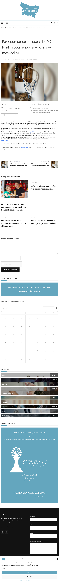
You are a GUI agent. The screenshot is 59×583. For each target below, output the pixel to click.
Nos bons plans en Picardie (40, 108)
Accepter (29, 572)
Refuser (29, 577)
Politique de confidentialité (33, 580)
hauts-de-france (43, 111)
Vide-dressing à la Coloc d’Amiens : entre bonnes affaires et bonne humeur (14, 223)
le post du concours (34, 132)
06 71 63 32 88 (30, 478)
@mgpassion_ (5, 140)
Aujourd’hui (48, 308)
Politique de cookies (24, 580)
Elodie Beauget (7, 59)
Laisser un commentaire (32, 59)
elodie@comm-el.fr (30, 481)
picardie (47, 112)
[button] (56, 559)
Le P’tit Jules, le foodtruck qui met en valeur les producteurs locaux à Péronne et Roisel (13, 207)
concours (35, 111)
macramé (50, 111)
